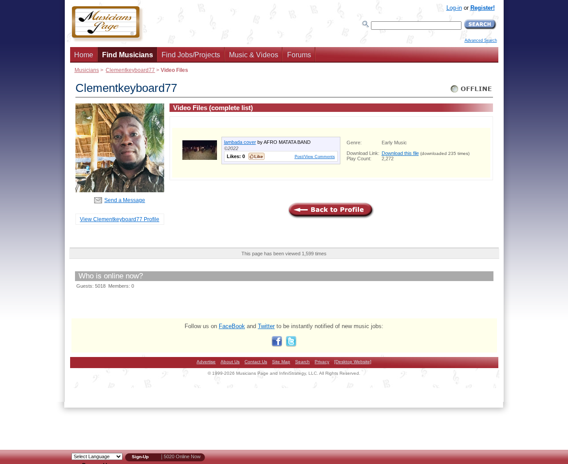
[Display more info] (199, 158)
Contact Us (256, 361)
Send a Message (124, 200)
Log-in (454, 7)
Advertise (206, 361)
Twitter (266, 326)
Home (83, 55)
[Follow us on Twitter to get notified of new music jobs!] (291, 344)
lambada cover (240, 142)
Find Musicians (127, 55)
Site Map (281, 361)
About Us (230, 361)
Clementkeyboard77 (130, 70)
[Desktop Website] (352, 361)
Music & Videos (253, 55)
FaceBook (232, 326)
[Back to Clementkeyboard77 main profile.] (119, 190)
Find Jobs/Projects (191, 55)
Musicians (87, 70)
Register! (482, 7)
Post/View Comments (315, 156)
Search (302, 361)
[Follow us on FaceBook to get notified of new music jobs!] (277, 344)
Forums (299, 55)
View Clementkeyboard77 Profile (119, 219)
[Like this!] (256, 156)
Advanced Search (481, 40)
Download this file (400, 153)
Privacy (322, 361)
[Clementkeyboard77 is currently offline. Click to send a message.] (471, 92)
